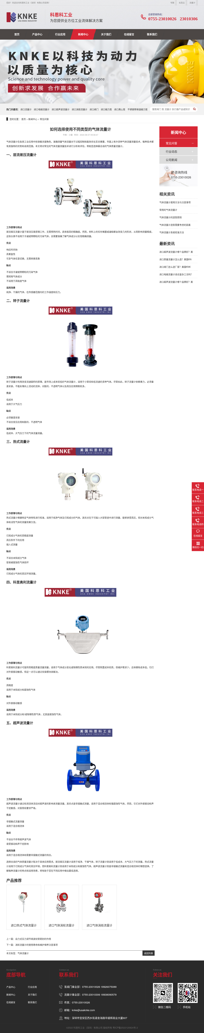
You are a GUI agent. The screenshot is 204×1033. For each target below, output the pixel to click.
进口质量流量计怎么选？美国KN (175, 259)
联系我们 (152, 34)
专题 (172, 2)
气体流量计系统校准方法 (171, 232)
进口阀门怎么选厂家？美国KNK (175, 266)
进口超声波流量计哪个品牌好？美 (176, 251)
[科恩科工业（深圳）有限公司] (21, 17)
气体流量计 (23, 953)
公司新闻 (171, 160)
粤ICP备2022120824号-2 (125, 1027)
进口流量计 (26, 109)
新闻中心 (83, 34)
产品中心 (37, 34)
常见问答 (44, 119)
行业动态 (171, 151)
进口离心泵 (119, 109)
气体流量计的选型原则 (170, 217)
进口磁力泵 (106, 109)
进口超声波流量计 (60, 109)
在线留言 (129, 34)
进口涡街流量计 (79, 109)
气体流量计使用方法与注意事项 (175, 202)
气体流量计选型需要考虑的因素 (175, 224)
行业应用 (60, 34)
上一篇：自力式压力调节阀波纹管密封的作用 (28, 938)
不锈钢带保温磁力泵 (137, 109)
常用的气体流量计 (168, 209)
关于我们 (106, 34)
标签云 (182, 2)
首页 (16, 34)
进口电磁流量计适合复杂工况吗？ (176, 274)
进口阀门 (94, 109)
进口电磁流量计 (41, 109)
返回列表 (148, 953)
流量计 (192, 2)
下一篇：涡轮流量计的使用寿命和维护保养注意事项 (32, 944)
